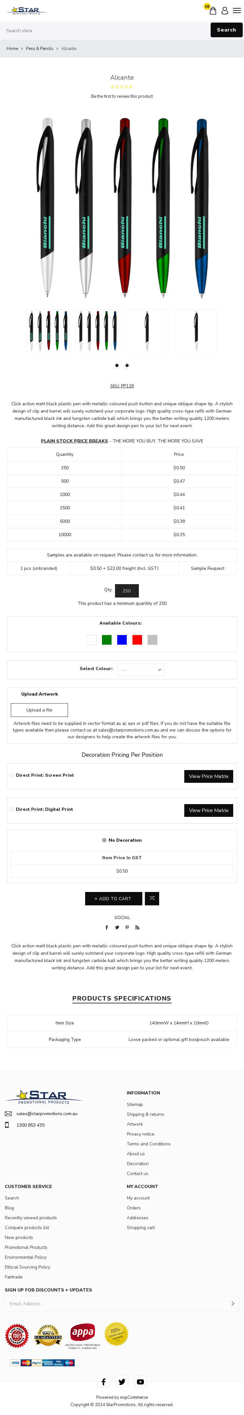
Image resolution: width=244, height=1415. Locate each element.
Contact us (137, 1174)
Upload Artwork (39, 694)
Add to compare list (152, 898)
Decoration (138, 1164)
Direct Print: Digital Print (44, 809)
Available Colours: (120, 623)
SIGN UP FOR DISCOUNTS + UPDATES (48, 1290)
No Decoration (125, 840)
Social (122, 918)
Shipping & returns (145, 1114)
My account (138, 1198)
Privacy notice (140, 1134)
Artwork (135, 1124)
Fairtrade (14, 1277)
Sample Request (207, 568)
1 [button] (117, 365)
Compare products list (27, 1228)
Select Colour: (96, 669)
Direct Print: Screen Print (45, 775)
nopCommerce (134, 1397)
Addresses (137, 1218)
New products (19, 1238)
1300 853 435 (30, 1125)
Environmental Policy (25, 1257)
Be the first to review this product (122, 96)
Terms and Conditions (149, 1144)
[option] (48, 331)
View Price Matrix (208, 776)
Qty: (108, 590)
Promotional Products (26, 1247)
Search (226, 29)
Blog (9, 1208)
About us (136, 1154)
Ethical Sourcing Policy (27, 1267)
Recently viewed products (31, 1218)
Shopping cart (141, 1228)
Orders (134, 1208)
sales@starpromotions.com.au (128, 730)
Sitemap (135, 1104)
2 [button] (127, 365)
